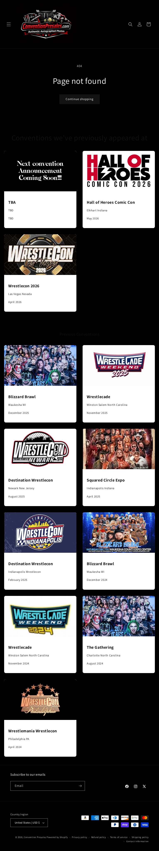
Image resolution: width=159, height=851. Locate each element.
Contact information (137, 841)
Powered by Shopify (57, 837)
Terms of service (119, 837)
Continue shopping (80, 99)
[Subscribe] (80, 786)
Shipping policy (140, 837)
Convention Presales (35, 837)
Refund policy (98, 837)
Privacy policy (79, 837)
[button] (8, 24)
